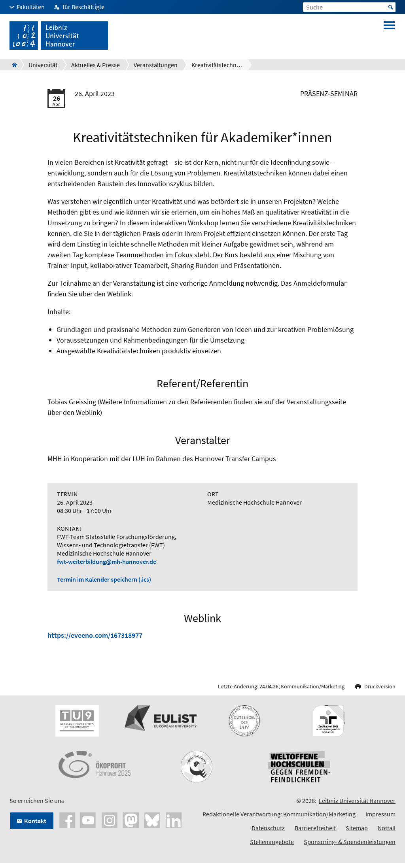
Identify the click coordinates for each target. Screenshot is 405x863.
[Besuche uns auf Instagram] (109, 819)
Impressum (380, 814)
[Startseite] (12, 64)
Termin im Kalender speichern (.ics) (104, 579)
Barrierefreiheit (315, 828)
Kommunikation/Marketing (312, 686)
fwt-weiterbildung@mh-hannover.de (106, 561)
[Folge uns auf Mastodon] (131, 819)
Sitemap (357, 828)
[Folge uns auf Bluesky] (152, 819)
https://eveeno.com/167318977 (94, 635)
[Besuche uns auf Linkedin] (173, 819)
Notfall (387, 828)
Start (391, 7)
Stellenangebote (272, 842)
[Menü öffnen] (389, 35)
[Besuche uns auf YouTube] (88, 819)
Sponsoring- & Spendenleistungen (350, 842)
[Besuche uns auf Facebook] (67, 819)
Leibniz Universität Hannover (357, 801)
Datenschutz (268, 828)
